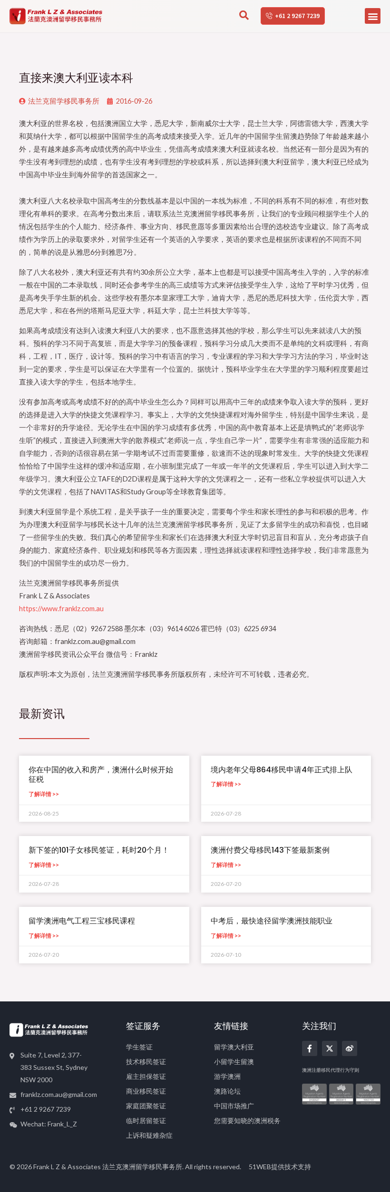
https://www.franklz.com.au (61, 609)
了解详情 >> (44, 794)
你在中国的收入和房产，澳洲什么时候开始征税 (101, 774)
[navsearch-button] (244, 16)
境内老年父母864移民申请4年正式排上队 (281, 769)
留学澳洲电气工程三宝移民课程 (82, 920)
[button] (372, 16)
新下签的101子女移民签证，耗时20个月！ (99, 850)
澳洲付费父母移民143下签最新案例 (270, 850)
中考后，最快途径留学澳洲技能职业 (271, 920)
